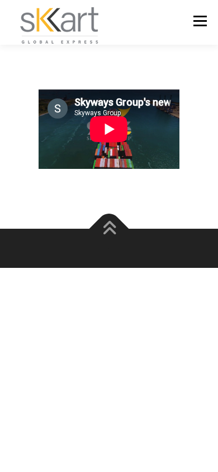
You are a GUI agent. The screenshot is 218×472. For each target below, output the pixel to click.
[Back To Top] (109, 228)
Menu (199, 21)
